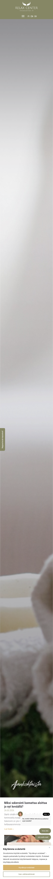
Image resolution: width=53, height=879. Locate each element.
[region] (26, 862)
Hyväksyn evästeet (26, 867)
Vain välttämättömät (26, 874)
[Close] (50, 847)
